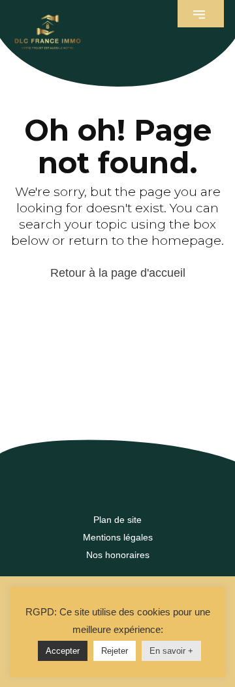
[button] (201, 13)
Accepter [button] (63, 651)
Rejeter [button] (114, 651)
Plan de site (117, 519)
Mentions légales (118, 537)
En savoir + (171, 651)
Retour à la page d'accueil (117, 272)
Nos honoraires (117, 555)
